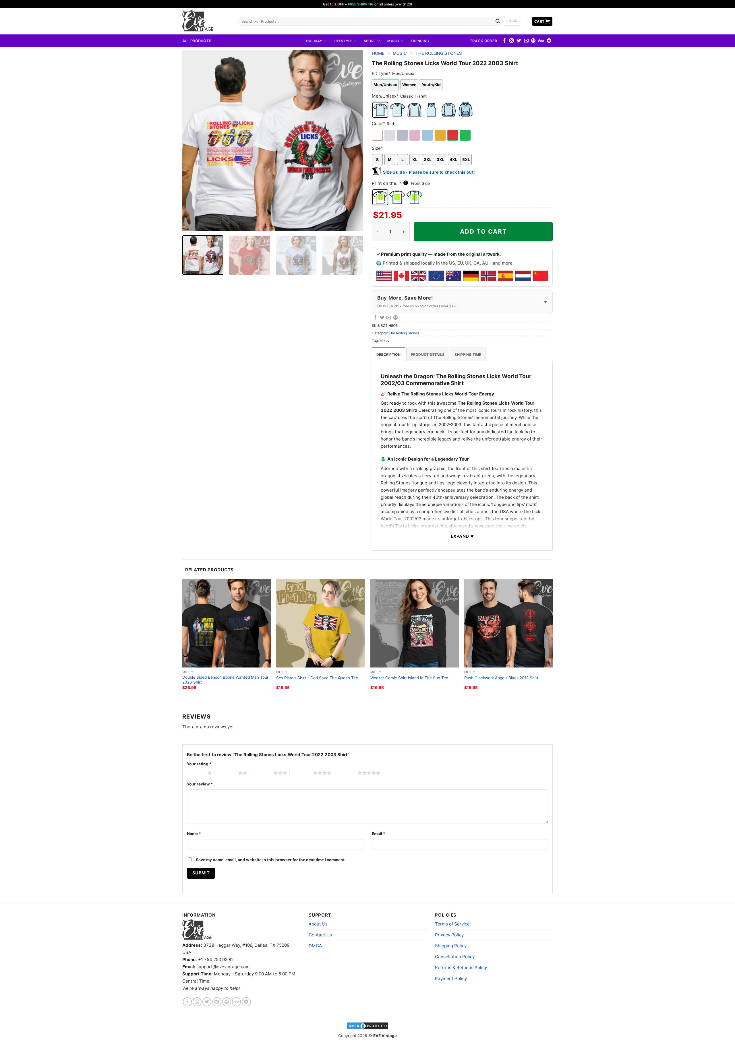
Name (194, 833)
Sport (370, 41)
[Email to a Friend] (388, 317)
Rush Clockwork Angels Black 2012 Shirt (501, 678)
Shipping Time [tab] (467, 354)
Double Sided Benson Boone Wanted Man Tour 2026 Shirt (225, 680)
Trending (420, 41)
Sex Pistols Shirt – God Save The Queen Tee (317, 678)
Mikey (385, 340)
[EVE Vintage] (197, 929)
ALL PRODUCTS (196, 40)
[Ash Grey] (390, 135)
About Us (318, 924)
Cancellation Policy (455, 956)
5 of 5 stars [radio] (345, 773)
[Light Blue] (428, 135)
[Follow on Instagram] (511, 40)
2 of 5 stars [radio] (226, 773)
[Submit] (497, 21)
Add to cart (483, 231)
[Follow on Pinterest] (533, 40)
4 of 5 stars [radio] (301, 773)
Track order (483, 40)
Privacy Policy (449, 935)
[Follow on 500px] (541, 40)
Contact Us (320, 935)
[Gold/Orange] (440, 135)
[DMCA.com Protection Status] (367, 1025)
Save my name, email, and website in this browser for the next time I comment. (271, 859)
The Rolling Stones (438, 53)
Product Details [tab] (428, 354)
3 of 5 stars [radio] (261, 773)
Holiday (314, 41)
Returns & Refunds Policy (461, 967)
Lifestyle (343, 41)
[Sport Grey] (403, 135)
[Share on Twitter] (382, 317)
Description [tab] (388, 354)
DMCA (315, 945)
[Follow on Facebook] (504, 40)
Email (378, 833)
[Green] (465, 135)
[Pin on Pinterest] (395, 317)
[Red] (453, 135)
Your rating (199, 764)
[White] (378, 135)
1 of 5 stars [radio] (195, 773)
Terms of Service (452, 924)
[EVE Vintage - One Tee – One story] (206, 21)
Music (393, 41)
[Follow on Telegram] (549, 40)
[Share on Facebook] (375, 317)
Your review (200, 784)
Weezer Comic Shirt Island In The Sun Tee (409, 678)
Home (378, 53)
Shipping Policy (451, 945)
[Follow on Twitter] (519, 40)
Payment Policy (451, 978)
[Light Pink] (415, 135)
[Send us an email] (526, 40)
